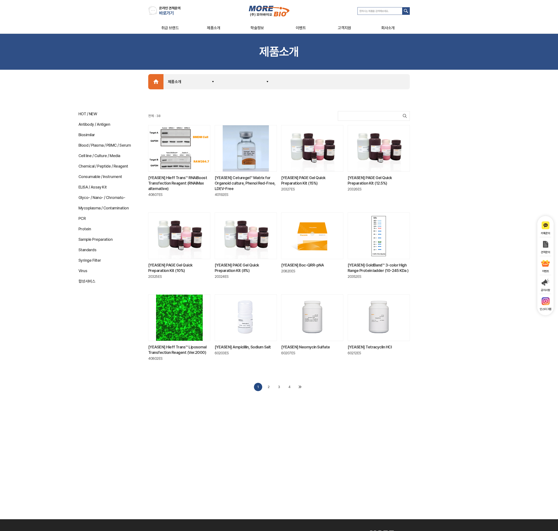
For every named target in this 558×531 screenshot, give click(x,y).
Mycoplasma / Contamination (103, 208)
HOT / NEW (87, 114)
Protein (84, 229)
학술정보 (257, 27)
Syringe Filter (89, 260)
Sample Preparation (95, 239)
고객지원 (344, 27)
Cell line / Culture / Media (99, 155)
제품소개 (213, 27)
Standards (87, 250)
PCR (82, 218)
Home (155, 81)
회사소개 (388, 27)
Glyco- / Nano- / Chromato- (101, 197)
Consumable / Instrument (100, 176)
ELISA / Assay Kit (92, 187)
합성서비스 (86, 281)
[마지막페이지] (300, 387)
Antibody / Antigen (94, 124)
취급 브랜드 (170, 27)
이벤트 (301, 27)
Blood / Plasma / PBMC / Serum (104, 145)
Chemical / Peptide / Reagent (103, 166)
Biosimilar (86, 134)
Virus (82, 270)
